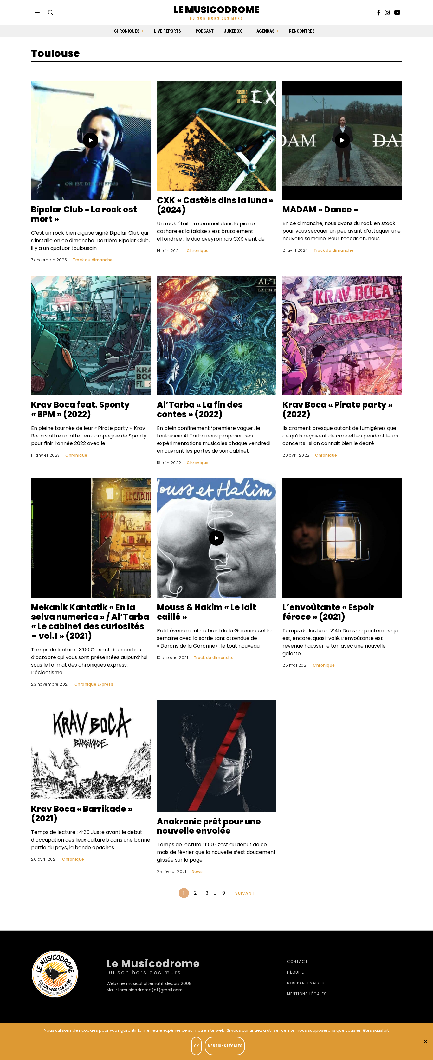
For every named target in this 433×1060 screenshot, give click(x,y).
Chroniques (126, 31)
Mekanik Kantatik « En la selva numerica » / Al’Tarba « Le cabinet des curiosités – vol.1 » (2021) (90, 622)
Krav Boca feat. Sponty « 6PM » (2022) (80, 409)
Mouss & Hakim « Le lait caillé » (206, 612)
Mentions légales (307, 994)
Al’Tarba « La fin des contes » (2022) (200, 409)
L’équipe (295, 972)
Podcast (205, 31)
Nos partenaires (306, 983)
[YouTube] (397, 12)
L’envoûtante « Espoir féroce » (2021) (328, 612)
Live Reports (167, 31)
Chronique (198, 250)
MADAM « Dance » (320, 209)
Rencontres (302, 31)
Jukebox (233, 31)
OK (196, 1046)
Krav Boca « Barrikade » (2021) (81, 813)
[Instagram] (387, 12)
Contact (297, 961)
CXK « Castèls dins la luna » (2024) (215, 205)
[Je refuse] (425, 1041)
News (197, 871)
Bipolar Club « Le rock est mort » (84, 214)
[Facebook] (379, 12)
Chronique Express (93, 684)
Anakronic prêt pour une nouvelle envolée (209, 826)
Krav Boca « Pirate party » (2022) (337, 409)
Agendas (265, 31)
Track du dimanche (93, 260)
